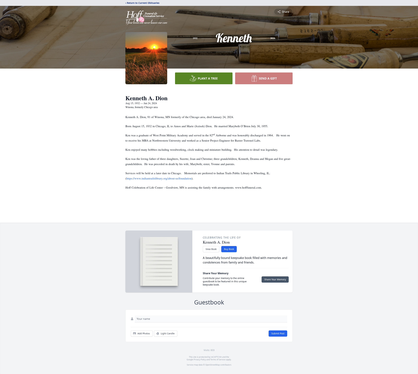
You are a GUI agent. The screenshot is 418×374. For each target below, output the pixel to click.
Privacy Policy (200, 359)
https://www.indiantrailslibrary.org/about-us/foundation (159, 178)
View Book (211, 249)
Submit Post (277, 333)
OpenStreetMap (212, 364)
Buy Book (229, 249)
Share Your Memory (275, 279)
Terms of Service (217, 359)
